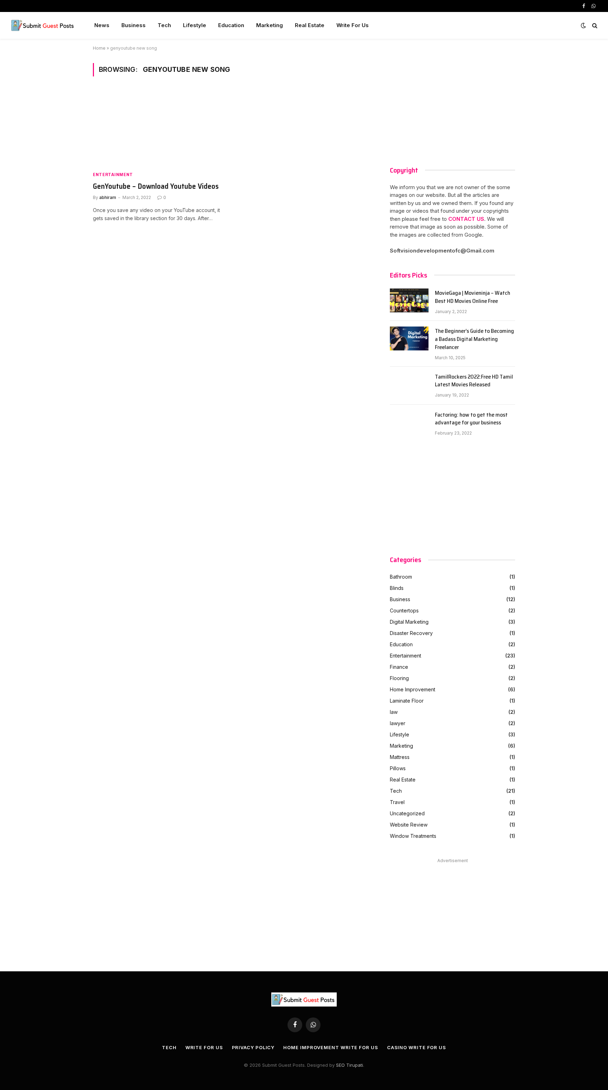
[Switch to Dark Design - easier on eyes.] (583, 25)
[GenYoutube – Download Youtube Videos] (159, 128)
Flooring (399, 678)
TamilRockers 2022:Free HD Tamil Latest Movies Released (474, 381)
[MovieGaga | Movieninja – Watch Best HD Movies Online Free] (409, 301)
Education (231, 25)
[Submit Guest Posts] (43, 25)
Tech (164, 25)
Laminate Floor (407, 701)
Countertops (404, 610)
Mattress (400, 757)
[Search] (594, 25)
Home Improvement (412, 689)
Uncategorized (407, 813)
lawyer (397, 723)
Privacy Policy (253, 1047)
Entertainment (113, 174)
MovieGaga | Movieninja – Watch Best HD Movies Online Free (472, 297)
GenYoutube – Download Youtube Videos (155, 186)
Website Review (409, 825)
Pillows (398, 768)
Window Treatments (413, 836)
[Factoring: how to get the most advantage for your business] (409, 423)
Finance (399, 667)
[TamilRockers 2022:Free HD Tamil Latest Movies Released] (409, 385)
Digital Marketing (409, 622)
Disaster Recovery (411, 633)
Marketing (269, 25)
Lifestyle (194, 25)
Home (99, 48)
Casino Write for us (416, 1047)
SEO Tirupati (349, 1065)
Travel (397, 802)
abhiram (107, 197)
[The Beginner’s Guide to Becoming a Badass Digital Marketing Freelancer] (409, 339)
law (394, 712)
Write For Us (352, 25)
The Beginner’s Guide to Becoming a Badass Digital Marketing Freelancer (474, 339)
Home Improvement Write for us (330, 1047)
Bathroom (401, 577)
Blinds (397, 588)
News (101, 25)
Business (133, 25)
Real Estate (309, 25)
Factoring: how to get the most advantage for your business (471, 419)
